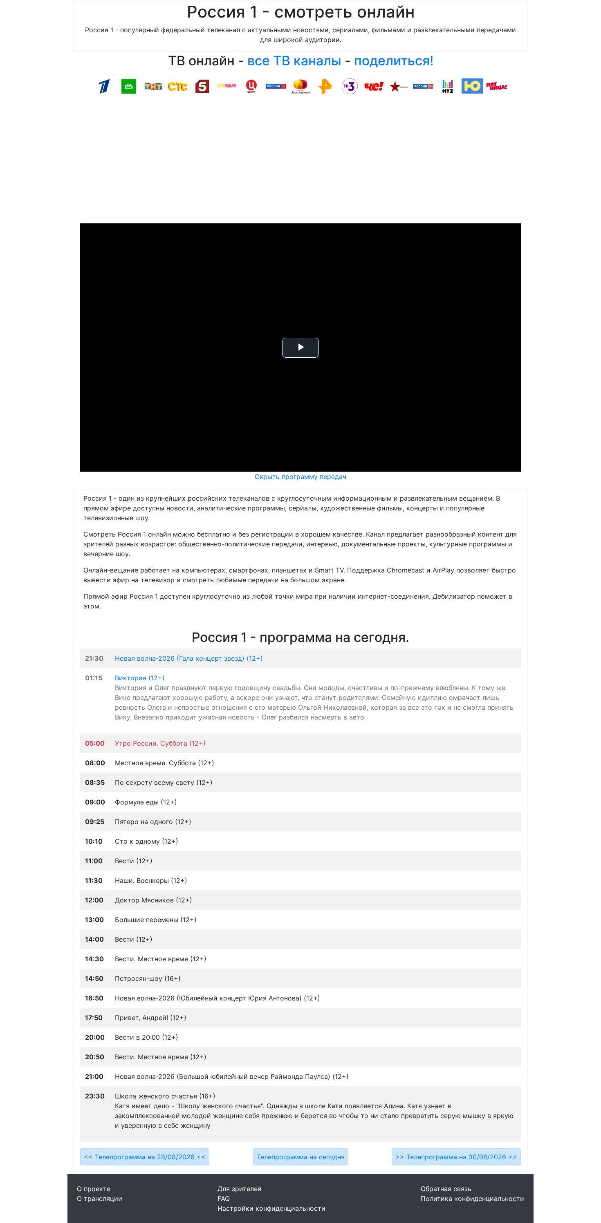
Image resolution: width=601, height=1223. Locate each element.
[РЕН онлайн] (325, 86)
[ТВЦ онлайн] (251, 86)
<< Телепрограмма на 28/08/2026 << (145, 1157)
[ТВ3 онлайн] (349, 86)
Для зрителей (240, 1189)
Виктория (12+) (140, 678)
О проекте (93, 1189)
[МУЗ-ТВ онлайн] (447, 86)
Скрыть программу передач (300, 476)
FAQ (224, 1198)
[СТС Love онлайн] (227, 86)
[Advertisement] (300, 162)
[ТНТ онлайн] (153, 86)
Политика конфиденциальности (472, 1198)
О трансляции (99, 1198)
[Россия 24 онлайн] (423, 86)
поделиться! (393, 61)
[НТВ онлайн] (128, 86)
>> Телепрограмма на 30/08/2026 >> (456, 1157)
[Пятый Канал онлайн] (202, 86)
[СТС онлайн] (177, 86)
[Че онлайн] (374, 86)
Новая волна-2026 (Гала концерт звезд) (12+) (189, 658)
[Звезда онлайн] (398, 86)
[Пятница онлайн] (496, 86)
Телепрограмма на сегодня (301, 1157)
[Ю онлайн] (472, 86)
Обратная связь (446, 1189)
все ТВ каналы (294, 61)
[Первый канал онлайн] (104, 86)
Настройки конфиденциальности (271, 1208)
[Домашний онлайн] (300, 86)
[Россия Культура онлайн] (276, 86)
